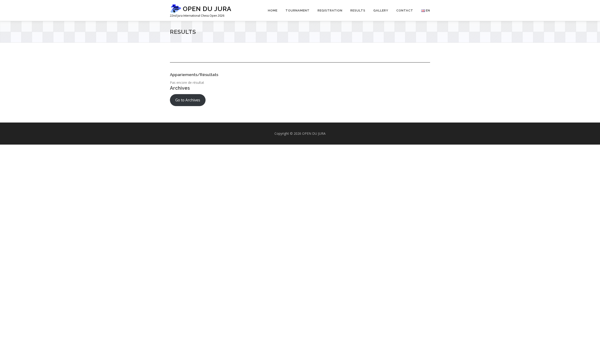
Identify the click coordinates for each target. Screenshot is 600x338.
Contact (404, 10)
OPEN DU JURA (207, 8)
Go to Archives (187, 100)
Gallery (380, 10)
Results (357, 10)
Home (273, 10)
